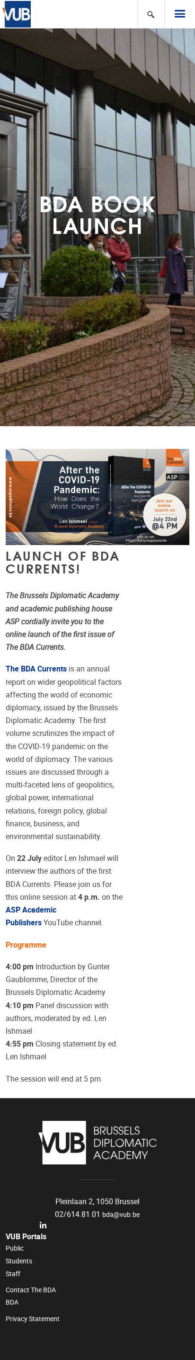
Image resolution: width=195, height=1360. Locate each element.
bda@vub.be (121, 1214)
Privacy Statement (33, 1319)
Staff (13, 1274)
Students (19, 1261)
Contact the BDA (31, 1290)
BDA (12, 1302)
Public (15, 1248)
